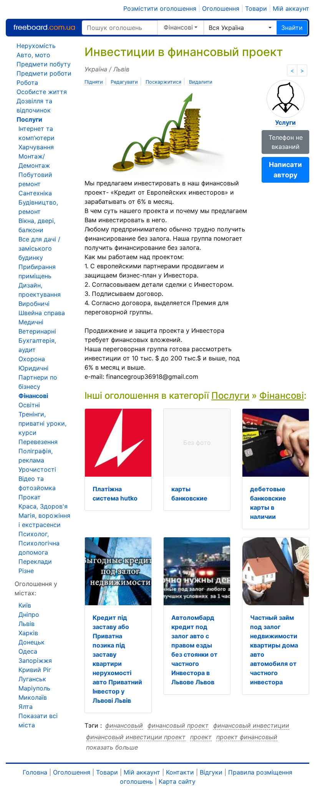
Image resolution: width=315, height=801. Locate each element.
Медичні (30, 322)
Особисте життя (42, 92)
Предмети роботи (44, 73)
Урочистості (37, 469)
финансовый (124, 725)
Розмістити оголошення (159, 8)
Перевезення (38, 442)
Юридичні (33, 368)
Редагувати (124, 82)
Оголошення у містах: (36, 588)
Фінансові (178, 27)
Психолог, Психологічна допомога (39, 543)
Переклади (35, 561)
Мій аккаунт (291, 8)
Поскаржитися (163, 82)
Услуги (285, 122)
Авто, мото (33, 55)
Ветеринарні (37, 331)
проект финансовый (246, 737)
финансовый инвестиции (251, 725)
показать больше (112, 747)
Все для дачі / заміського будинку (39, 248)
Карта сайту (177, 781)
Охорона (31, 359)
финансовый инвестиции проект (136, 737)
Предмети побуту (44, 64)
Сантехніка (35, 193)
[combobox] (240, 27)
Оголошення (220, 8)
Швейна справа (41, 313)
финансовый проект (178, 725)
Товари (256, 8)
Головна (35, 772)
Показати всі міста (38, 720)
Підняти (94, 82)
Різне (26, 571)
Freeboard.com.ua (44, 27)
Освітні (29, 405)
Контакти (180, 772)
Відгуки (211, 772)
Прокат (29, 497)
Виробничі (34, 303)
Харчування (36, 147)
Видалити (200, 82)
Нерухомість (36, 46)
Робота (27, 82)
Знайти (292, 27)
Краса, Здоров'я (43, 506)
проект (201, 737)
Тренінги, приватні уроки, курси (42, 423)
